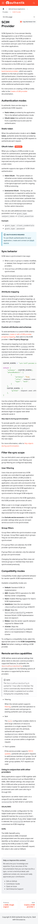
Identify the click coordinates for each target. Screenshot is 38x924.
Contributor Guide (13, 884)
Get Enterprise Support (14, 889)
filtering (8, 707)
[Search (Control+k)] (34, 2)
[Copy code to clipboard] (34, 363)
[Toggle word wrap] (30, 363)
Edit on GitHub (11, 881)
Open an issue (11, 886)
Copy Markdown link (29, 22)
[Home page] (3, 9)
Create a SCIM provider (18, 91)
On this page (7, 17)
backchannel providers (10, 71)
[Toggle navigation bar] (3, 2)
